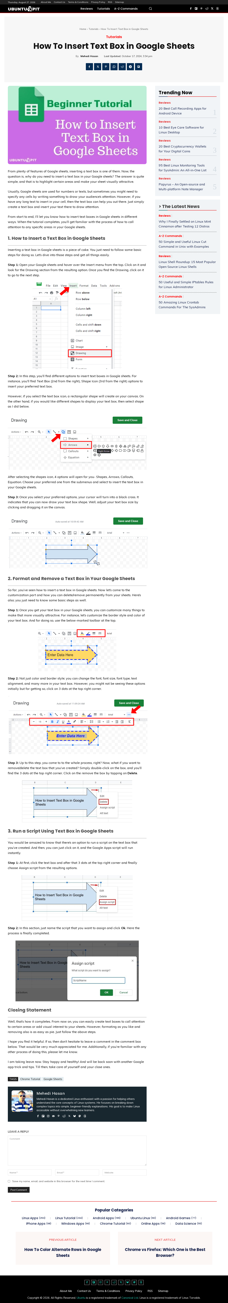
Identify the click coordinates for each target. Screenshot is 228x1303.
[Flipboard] (196, 8)
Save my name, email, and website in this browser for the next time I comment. (58, 1181)
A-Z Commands (170, 236)
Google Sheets (53, 1079)
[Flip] (138, 66)
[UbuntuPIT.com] (24, 8)
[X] (212, 8)
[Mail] (53, 1115)
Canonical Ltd (129, 1297)
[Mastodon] (79, 1115)
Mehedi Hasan (89, 56)
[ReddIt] (122, 66)
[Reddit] (206, 8)
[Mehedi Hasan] (22, 1104)
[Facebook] (190, 8)
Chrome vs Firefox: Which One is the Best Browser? (165, 1252)
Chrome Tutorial (30, 1079)
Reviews (165, 102)
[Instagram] (48, 1115)
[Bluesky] (74, 1115)
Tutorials (94, 28)
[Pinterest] (201, 8)
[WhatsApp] (114, 66)
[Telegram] (130, 66)
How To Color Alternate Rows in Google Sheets (62, 1252)
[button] (150, 8)
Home (83, 28)
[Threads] (217, 8)
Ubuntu (81, 1297)
